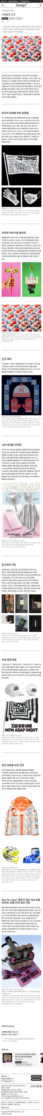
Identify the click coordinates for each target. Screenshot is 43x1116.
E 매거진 (3, 1104)
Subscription (13, 1)
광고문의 (17, 1104)
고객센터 (29, 1102)
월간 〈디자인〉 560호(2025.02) (19, 1038)
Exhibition (28, 1065)
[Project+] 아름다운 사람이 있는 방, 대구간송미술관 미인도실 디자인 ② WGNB (25, 1056)
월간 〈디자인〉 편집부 (10, 1034)
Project (4, 18)
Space (25, 1062)
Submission (36, 1076)
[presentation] (8, 1059)
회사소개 (3, 1102)
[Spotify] (37, 1086)
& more (19, 18)
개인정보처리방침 (20, 1102)
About (3, 1)
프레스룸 (11, 1026)
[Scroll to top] (41, 1102)
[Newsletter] (32, 1086)
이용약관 (10, 1102)
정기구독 (36, 1102)
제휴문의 (10, 1104)
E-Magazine (25, 1)
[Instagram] (40, 1086)
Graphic (12, 18)
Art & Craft (19, 1065)
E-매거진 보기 (13, 1041)
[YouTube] (35, 1086)
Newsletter (36, 1079)
